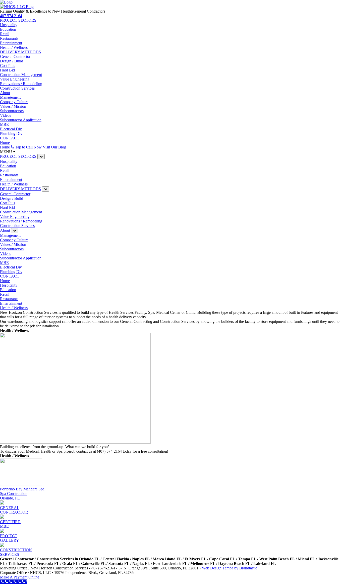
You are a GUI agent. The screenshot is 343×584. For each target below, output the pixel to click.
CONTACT (9, 138)
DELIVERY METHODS (20, 52)
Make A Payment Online (19, 577)
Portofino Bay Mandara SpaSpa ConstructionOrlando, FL (22, 493)
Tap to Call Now (28, 147)
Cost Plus (7, 65)
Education (8, 29)
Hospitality (8, 25)
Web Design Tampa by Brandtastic (229, 568)
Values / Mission (13, 106)
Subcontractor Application (20, 120)
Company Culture (14, 102)
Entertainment (11, 43)
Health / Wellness (14, 47)
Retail (4, 34)
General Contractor (15, 56)
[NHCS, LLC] (6, 2)
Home (5, 142)
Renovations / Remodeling (21, 84)
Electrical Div (11, 129)
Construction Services (17, 88)
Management (10, 97)
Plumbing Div (11, 133)
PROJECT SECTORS (18, 20)
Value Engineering (14, 79)
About (5, 93)
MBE (4, 124)
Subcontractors (12, 111)
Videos (5, 115)
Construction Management (21, 74)
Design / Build (11, 61)
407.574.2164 (11, 16)
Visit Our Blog (54, 147)
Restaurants (9, 38)
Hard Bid (7, 70)
